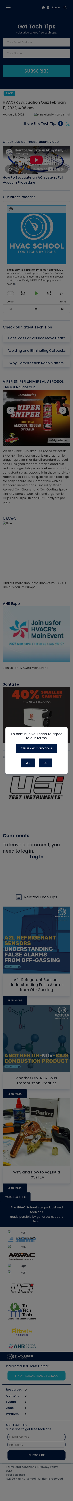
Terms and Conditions (36, 748)
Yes (28, 763)
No (46, 763)
